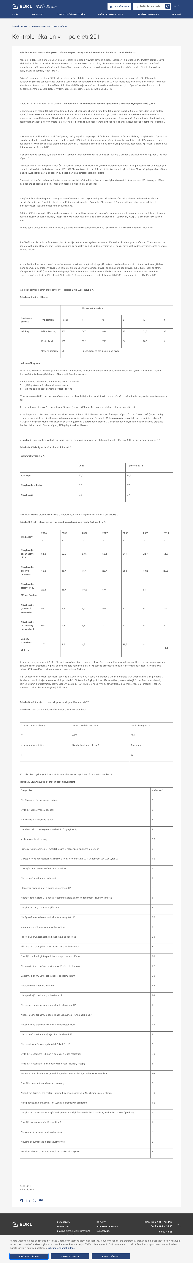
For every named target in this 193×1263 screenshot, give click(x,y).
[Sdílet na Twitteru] (34, 1200)
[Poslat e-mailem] (41, 1200)
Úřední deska (63, 1222)
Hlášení (176, 14)
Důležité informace (148, 14)
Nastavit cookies (70, 1256)
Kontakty (101, 1222)
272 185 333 (164, 1222)
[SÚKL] (22, 1232)
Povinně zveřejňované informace (73, 1231)
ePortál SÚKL (63, 1227)
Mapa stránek (103, 1231)
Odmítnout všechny (29, 1256)
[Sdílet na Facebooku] (22, 1200)
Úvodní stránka (19, 26)
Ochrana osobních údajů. (61, 1248)
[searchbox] (152, 6)
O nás (15, 14)
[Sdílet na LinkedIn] (28, 1200)
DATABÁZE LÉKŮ (121, 6)
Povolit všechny (111, 1256)
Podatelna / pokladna (107, 1227)
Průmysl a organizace (110, 14)
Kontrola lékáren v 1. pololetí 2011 (49, 26)
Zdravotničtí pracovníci (71, 14)
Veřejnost (38, 14)
